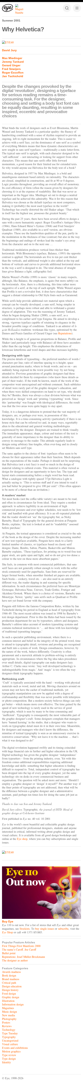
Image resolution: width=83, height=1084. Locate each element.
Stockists (25, 928)
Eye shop (22, 839)
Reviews (6, 1026)
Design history (10, 990)
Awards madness (11, 972)
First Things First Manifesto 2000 (21, 946)
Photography (9, 1019)
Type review (9, 1055)
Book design (9, 975)
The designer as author (15, 960)
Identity (6, 1062)
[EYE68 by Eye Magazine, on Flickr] (41, 42)
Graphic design (10, 997)
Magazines (8, 1008)
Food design (9, 993)
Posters (6, 1022)
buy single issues (44, 928)
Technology (8, 1030)
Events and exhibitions (15, 1048)
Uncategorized (10, 1040)
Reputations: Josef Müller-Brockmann (23, 957)
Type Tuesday (10, 1033)
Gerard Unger (11, 65)
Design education (12, 986)
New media (8, 1015)
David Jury (9, 50)
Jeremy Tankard (13, 61)
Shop (7, 932)
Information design (13, 1004)
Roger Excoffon (13, 72)
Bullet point (9, 953)
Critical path (9, 983)
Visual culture (10, 1044)
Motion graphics (11, 1051)
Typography (9, 1037)
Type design (9, 1058)
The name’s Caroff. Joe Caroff (19, 949)
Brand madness (10, 979)
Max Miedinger (12, 58)
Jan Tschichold (12, 76)
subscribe (63, 928)
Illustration (8, 1001)
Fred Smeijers (11, 69)
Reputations (65, 333)
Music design (9, 1011)
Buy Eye (7, 921)
